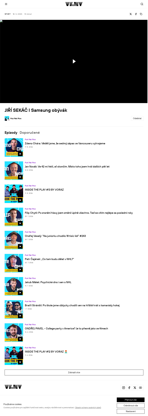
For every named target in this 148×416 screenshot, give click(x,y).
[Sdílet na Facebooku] (136, 14)
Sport (8, 14)
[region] (74, 61)
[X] (135, 388)
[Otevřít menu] (6, 4)
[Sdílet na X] (130, 14)
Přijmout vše (131, 399)
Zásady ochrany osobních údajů (88, 407)
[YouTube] (140, 388)
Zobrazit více (74, 372)
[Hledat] (142, 4)
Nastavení (131, 411)
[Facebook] (129, 388)
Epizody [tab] (11, 132)
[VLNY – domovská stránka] (74, 4)
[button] (74, 61)
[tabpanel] (74, 259)
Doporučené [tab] (30, 132)
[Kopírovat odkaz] (141, 14)
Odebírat (137, 118)
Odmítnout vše (131, 405)
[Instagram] (123, 388)
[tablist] (74, 132)
